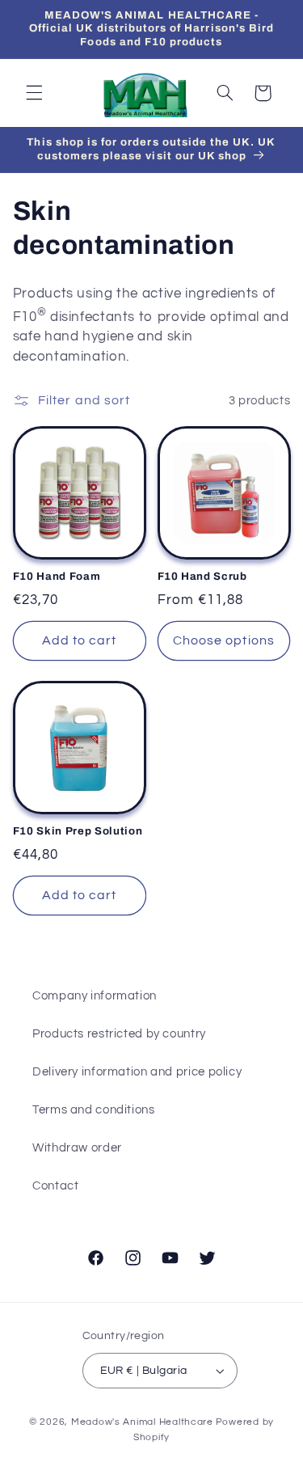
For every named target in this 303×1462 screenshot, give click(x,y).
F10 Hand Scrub (202, 576)
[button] (34, 93)
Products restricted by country (119, 1034)
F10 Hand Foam (57, 576)
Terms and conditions (93, 1110)
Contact (55, 1186)
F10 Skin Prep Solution (78, 831)
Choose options (224, 640)
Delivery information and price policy (137, 1072)
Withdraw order (77, 1148)
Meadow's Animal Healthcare (142, 1422)
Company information (94, 996)
